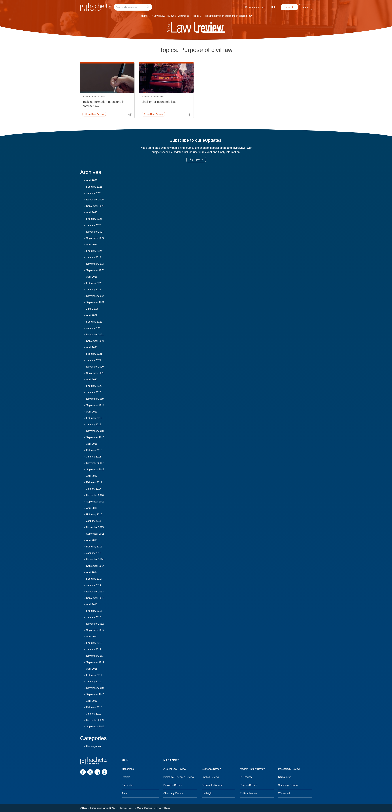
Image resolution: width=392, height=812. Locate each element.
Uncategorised (94, 746)
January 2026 (93, 193)
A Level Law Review (163, 16)
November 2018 (95, 431)
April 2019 (91, 411)
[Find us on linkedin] (97, 772)
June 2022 (92, 309)
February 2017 (94, 482)
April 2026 (91, 180)
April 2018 (91, 443)
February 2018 (94, 450)
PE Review (246, 777)
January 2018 (93, 456)
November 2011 (95, 656)
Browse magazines (255, 7)
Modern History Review (252, 769)
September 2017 (95, 469)
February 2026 (94, 186)
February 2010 (94, 707)
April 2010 (91, 701)
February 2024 (94, 251)
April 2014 (91, 572)
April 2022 (91, 315)
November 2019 (95, 399)
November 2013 (95, 591)
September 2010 (95, 694)
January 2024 (93, 257)
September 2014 (95, 566)
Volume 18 (183, 16)
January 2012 (93, 649)
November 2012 (95, 623)
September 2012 (95, 630)
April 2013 (91, 604)
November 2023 (95, 264)
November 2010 (95, 688)
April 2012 (91, 636)
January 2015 (93, 553)
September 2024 (95, 238)
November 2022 (95, 296)
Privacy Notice (163, 808)
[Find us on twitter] (90, 772)
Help (273, 7)
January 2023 (93, 289)
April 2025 (91, 212)
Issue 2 (197, 16)
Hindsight (207, 793)
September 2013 (95, 598)
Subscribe (289, 7)
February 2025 (94, 219)
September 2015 (95, 533)
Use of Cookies (144, 808)
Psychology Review (289, 769)
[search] (133, 7)
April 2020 (91, 379)
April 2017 (91, 476)
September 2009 (95, 726)
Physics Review (248, 785)
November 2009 (95, 720)
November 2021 (95, 334)
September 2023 (95, 270)
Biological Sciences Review (178, 777)
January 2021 (93, 360)
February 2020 (94, 386)
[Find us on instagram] (104, 772)
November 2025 (95, 199)
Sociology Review (288, 785)
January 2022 (93, 328)
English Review (210, 777)
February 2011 (94, 675)
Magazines (128, 769)
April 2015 (91, 540)
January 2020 (93, 392)
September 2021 (95, 341)
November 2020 (95, 366)
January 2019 (93, 424)
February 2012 (94, 643)
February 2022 (94, 321)
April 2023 (91, 276)
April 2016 (91, 508)
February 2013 (94, 611)
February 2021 (94, 354)
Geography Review (212, 785)
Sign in (305, 7)
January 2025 (93, 225)
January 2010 (93, 713)
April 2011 (91, 668)
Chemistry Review (173, 793)
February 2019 (94, 418)
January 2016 (93, 521)
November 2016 (95, 495)
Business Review (172, 785)
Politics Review (248, 793)
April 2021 (91, 347)
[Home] (95, 7)
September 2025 (95, 206)
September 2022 (95, 302)
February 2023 (94, 283)
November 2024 (95, 231)
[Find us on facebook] (83, 772)
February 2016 (94, 514)
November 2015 (95, 527)
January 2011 (93, 681)
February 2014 (94, 578)
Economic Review (211, 769)
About (125, 793)
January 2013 (93, 617)
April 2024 (91, 244)
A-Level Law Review (174, 769)
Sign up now (196, 159)
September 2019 (95, 405)
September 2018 (95, 437)
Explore (126, 777)
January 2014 (93, 585)
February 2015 (94, 546)
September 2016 (95, 501)
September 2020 (95, 373)
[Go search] (149, 7)
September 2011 (95, 662)
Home (144, 16)
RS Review (284, 777)
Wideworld (284, 793)
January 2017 (93, 488)
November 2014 (95, 559)
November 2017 (95, 463)
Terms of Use (126, 808)
